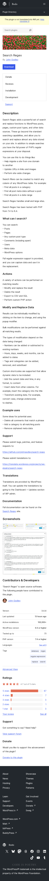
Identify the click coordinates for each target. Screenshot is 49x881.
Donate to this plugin (13, 757)
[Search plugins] (30, 30)
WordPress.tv (10, 810)
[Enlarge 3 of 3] (43, 535)
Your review (8, 714)
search (42, 662)
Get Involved (32, 796)
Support (9, 104)
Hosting (6, 783)
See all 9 (42, 645)
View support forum (12, 733)
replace (35, 662)
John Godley (12, 59)
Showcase (31, 774)
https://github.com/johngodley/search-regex (24, 452)
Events (29, 801)
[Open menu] (45, 4)
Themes (30, 778)
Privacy (6, 787)
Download (9, 67)
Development (11, 97)
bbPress (8, 828)
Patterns (30, 787)
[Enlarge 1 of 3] (20, 526)
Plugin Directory (9, 12)
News (5, 778)
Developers (8, 805)
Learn (5, 796)
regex (43, 651)
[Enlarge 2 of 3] (43, 526)
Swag (30, 810)
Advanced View (10, 669)
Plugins (29, 783)
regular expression (38, 656)
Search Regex (9, 511)
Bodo (11, 845)
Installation (10, 90)
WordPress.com (11, 819)
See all (43, 714)
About (5, 774)
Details (8, 77)
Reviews (9, 84)
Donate (31, 805)
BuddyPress (10, 833)
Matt (6, 823)
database (35, 651)
